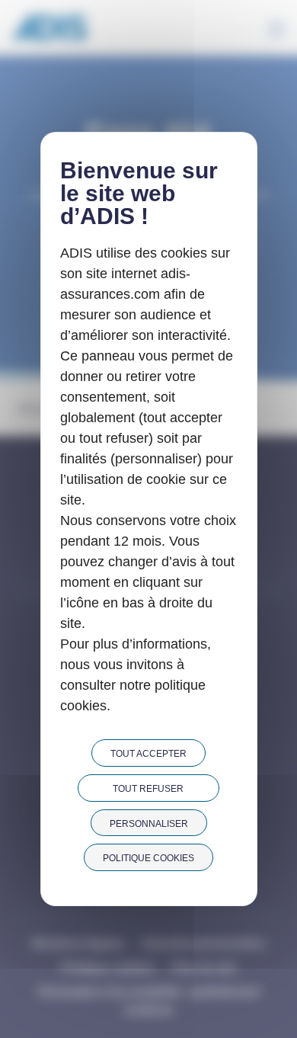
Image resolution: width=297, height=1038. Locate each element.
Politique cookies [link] (148, 858)
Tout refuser (148, 788)
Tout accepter (148, 753)
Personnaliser (149, 824)
